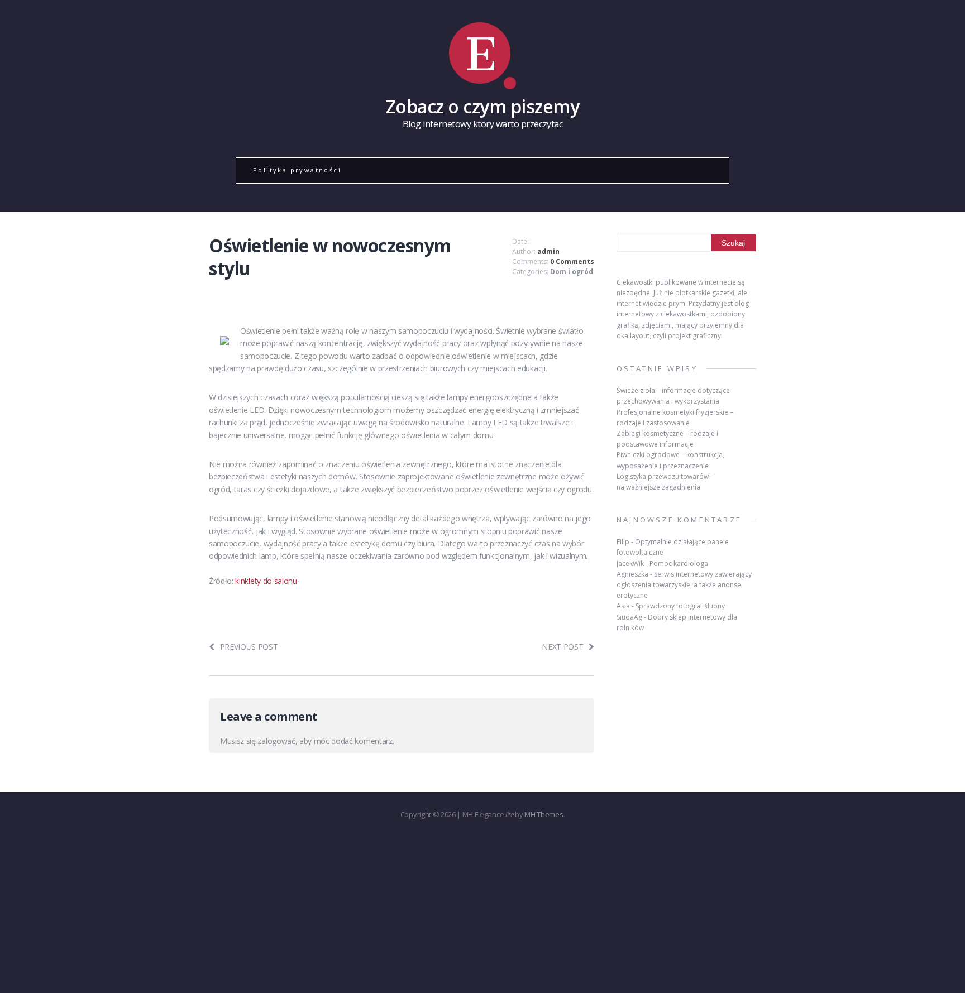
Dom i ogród (571, 271)
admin (548, 251)
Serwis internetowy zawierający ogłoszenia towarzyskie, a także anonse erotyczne (684, 584)
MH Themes (543, 814)
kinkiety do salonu (266, 580)
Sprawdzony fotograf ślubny (680, 606)
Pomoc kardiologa (678, 563)
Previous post (249, 646)
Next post (562, 646)
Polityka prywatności (297, 170)
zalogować (276, 741)
